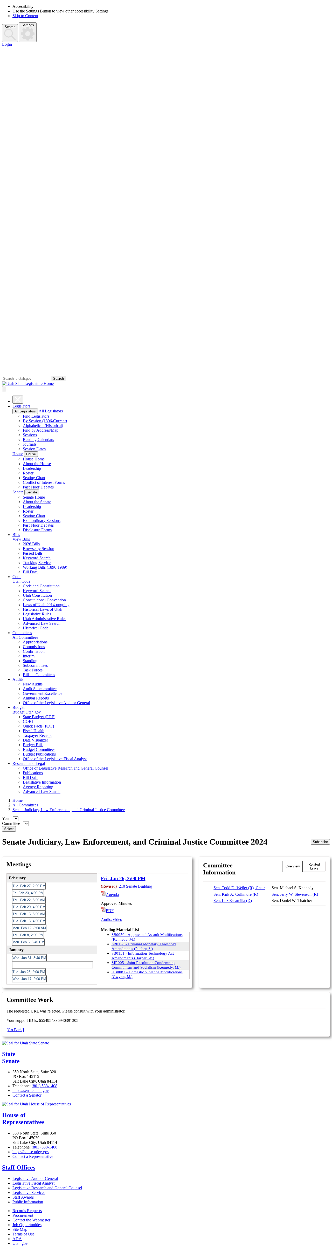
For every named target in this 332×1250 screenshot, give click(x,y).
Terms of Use (23, 1234)
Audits (17, 679)
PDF (110, 910)
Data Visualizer (35, 740)
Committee (11, 823)
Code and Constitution (41, 586)
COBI (28, 721)
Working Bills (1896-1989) (45, 567)
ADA (17, 1239)
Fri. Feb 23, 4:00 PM (28, 893)
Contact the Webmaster (31, 1220)
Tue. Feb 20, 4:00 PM (28, 907)
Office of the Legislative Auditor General (56, 703)
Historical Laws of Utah (42, 609)
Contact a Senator (27, 1095)
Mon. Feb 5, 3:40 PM (28, 942)
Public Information (27, 1202)
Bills (16, 534)
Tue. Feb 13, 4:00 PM (28, 921)
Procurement (22, 1215)
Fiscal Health (33, 731)
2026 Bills (31, 544)
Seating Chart (34, 477)
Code (16, 576)
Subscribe (320, 842)
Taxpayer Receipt (37, 735)
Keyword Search (37, 558)
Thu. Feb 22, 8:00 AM (28, 900)
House (17, 454)
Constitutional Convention (44, 600)
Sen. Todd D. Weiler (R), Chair (239, 888)
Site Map (19, 1229)
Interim (28, 656)
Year (6, 818)
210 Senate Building (135, 886)
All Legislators (25, 411)
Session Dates (34, 449)
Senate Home (34, 497)
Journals (29, 444)
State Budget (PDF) (39, 717)
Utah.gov (20, 1243)
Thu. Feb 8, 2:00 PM (28, 935)
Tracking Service (37, 562)
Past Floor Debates (38, 487)
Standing (30, 660)
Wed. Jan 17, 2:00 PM (29, 979)
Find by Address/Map (40, 430)
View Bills (21, 539)
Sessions (30, 435)
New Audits (33, 684)
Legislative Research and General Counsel (47, 1188)
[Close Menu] (17, 400)
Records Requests (27, 1210)
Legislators (21, 406)
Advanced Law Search (41, 623)
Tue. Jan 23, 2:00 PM (28, 972)
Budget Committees (39, 749)
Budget (18, 707)
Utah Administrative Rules (44, 618)
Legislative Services (28, 1192)
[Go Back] (15, 1030)
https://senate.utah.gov (30, 1090)
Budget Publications (39, 754)
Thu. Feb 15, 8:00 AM (28, 914)
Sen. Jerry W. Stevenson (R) (295, 894)
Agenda (112, 894)
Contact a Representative (32, 1156)
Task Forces (33, 670)
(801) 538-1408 (44, 1086)
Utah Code (21, 581)
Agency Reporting (38, 787)
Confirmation (34, 651)
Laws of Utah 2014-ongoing (46, 604)
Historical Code (36, 628)
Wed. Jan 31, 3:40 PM (29, 958)
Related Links (314, 866)
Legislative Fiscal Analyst (33, 1183)
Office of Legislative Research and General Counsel (65, 768)
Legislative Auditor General (35, 1178)
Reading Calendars (38, 439)
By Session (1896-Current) (45, 421)
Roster (28, 473)
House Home (34, 459)
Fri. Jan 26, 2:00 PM (27, 965)
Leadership (32, 468)
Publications (33, 773)
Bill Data (30, 572)
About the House (37, 463)
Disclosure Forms (37, 530)
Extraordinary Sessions (41, 520)
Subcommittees (35, 665)
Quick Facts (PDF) (38, 726)
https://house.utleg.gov (30, 1152)
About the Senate (37, 502)
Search (10, 27)
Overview (293, 866)
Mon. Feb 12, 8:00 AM (29, 928)
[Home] (166, 383)
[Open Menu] (4, 388)
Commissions (34, 646)
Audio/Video (111, 919)
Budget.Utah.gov (26, 712)
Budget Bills (33, 745)
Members (273, 866)
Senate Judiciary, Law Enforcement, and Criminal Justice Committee (68, 809)
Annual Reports (36, 698)
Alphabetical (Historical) (43, 425)
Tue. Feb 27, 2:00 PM (28, 886)
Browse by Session (38, 548)
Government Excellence (42, 693)
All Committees (25, 637)
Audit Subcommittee (40, 689)
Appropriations (35, 642)
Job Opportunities (27, 1224)
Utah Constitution (37, 595)
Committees (22, 632)
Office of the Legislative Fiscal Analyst (55, 759)
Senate (17, 492)
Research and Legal (28, 763)
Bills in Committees (39, 674)
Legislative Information (42, 782)
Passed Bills (33, 553)
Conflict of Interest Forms (44, 482)
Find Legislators (36, 416)
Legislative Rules (37, 614)
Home (17, 800)
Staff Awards (23, 1197)
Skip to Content (25, 15)
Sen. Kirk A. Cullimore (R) (235, 894)
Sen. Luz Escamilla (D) (232, 900)
